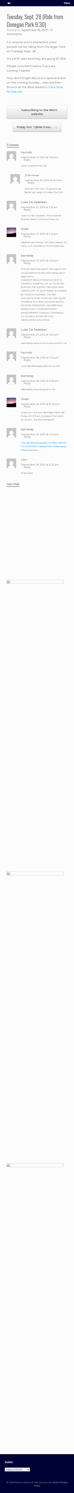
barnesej (27, 255)
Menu (67, 3)
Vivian (25, 229)
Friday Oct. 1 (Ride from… (37, 127)
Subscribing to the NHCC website (37, 112)
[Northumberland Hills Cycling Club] (9, 3)
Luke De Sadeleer (34, 202)
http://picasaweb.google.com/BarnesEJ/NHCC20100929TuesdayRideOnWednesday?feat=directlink (44, 446)
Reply (27, 159)
